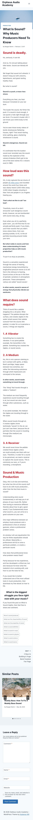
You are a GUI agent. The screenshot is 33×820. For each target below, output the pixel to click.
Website (7, 788)
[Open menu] (29, 3)
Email (6, 779)
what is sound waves (10, 642)
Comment (8, 744)
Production (7, 25)
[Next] (27, 697)
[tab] (12, 718)
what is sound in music (11, 630)
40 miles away (13, 183)
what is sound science (11, 638)
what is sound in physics (11, 634)
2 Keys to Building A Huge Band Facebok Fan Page (25, 656)
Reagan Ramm (9, 46)
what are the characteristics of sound (15, 619)
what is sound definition (11, 627)
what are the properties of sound (14, 623)
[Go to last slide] (5, 697)
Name (6, 770)
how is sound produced (11, 615)
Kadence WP (24, 814)
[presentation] (16, 687)
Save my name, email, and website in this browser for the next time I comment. (17, 794)
